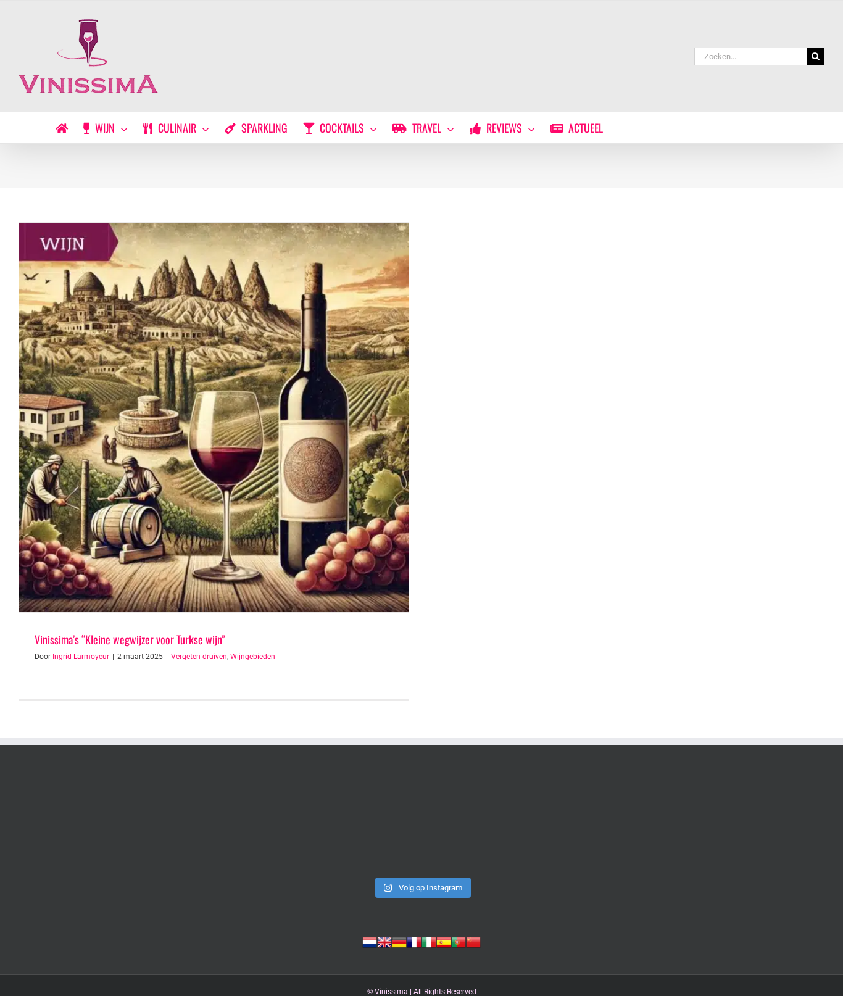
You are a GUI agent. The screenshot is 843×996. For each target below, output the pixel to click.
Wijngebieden (252, 656)
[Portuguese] (458, 941)
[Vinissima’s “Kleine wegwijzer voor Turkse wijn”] (214, 417)
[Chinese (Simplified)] (473, 941)
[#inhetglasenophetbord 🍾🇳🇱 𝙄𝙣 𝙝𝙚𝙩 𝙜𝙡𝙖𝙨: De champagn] (584, 823)
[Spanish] (443, 941)
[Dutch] (369, 941)
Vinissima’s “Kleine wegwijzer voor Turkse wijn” (130, 639)
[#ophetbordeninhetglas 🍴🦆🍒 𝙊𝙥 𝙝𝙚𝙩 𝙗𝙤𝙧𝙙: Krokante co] (421, 823)
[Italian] (429, 941)
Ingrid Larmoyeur (80, 656)
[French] (414, 941)
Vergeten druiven (199, 656)
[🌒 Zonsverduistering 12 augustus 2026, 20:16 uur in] (746, 823)
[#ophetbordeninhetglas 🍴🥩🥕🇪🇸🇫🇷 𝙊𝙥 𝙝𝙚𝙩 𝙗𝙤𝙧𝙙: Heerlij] (259, 823)
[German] (399, 941)
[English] (384, 941)
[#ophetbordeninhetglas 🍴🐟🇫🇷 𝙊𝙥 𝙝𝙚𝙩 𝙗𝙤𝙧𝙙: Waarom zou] (97, 823)
